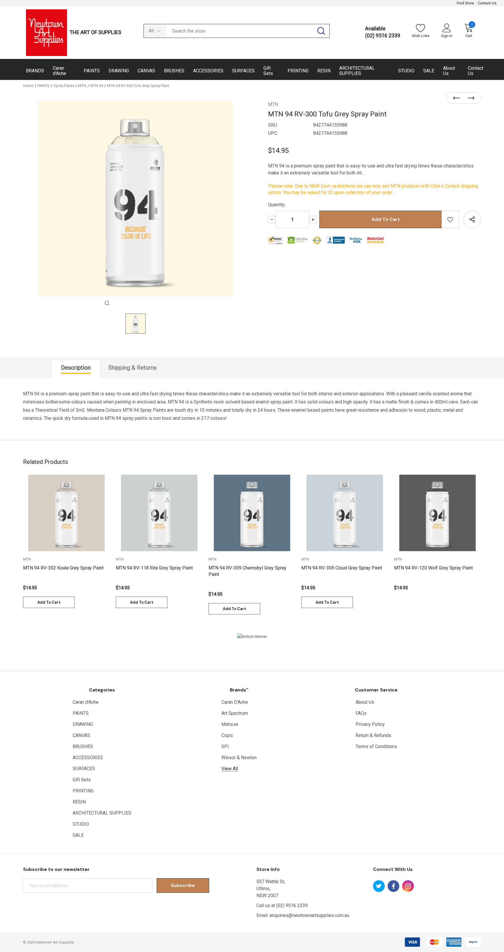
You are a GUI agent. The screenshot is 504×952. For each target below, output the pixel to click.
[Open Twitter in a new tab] (379, 886)
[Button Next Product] (469, 98)
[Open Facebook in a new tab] (393, 886)
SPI (225, 746)
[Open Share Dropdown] (472, 219)
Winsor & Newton (239, 757)
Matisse (229, 724)
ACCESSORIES (88, 757)
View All (229, 768)
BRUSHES (83, 746)
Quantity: (277, 204)
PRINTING (83, 791)
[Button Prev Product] (458, 98)
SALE (78, 835)
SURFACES (84, 768)
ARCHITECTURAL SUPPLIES (102, 813)
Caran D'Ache (234, 702)
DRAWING (83, 724)
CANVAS (81, 735)
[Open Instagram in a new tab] (408, 886)
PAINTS (81, 713)
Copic (227, 735)
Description (76, 367)
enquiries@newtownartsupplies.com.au (309, 915)
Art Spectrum (234, 713)
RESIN (79, 802)
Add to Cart (49, 602)
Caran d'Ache (86, 702)
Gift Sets (82, 779)
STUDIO (81, 824)
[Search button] (321, 31)
